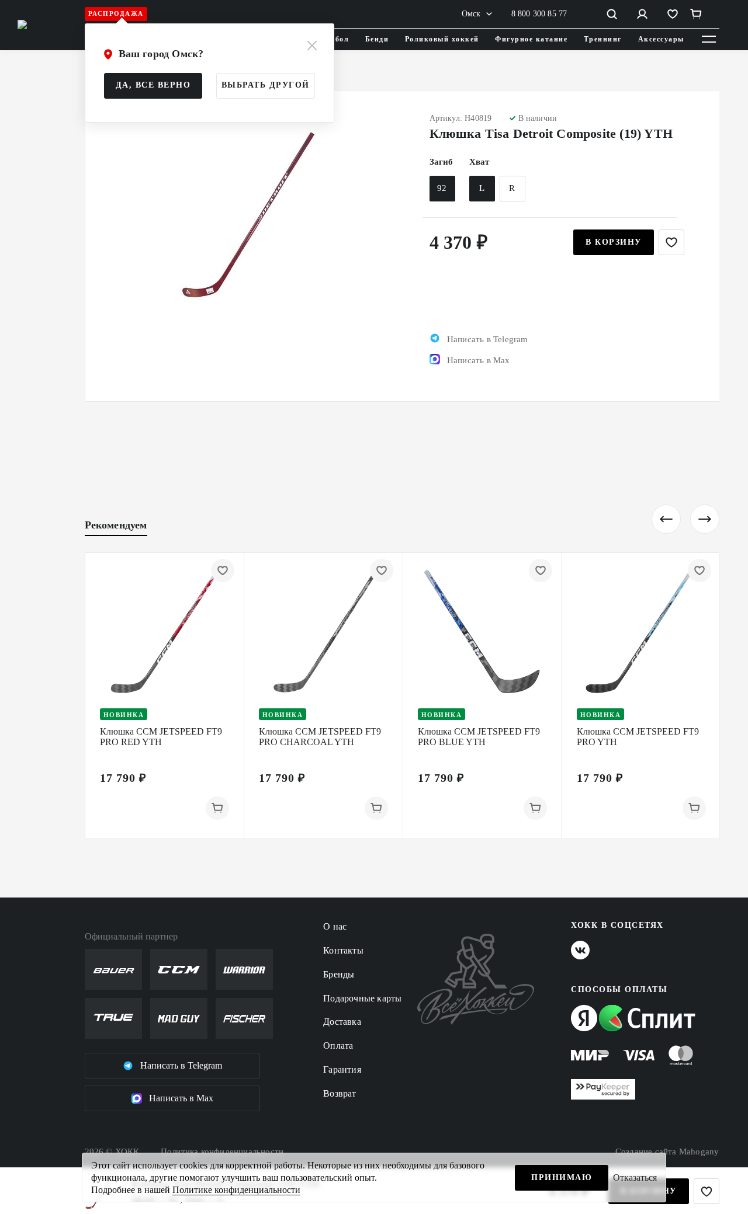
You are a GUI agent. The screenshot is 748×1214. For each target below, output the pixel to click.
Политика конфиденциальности (222, 1151)
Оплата (338, 1045)
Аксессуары (661, 39)
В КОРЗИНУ (614, 242)
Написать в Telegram (181, 1065)
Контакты (343, 950)
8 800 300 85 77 (539, 13)
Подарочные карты (362, 998)
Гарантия (342, 1069)
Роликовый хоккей (442, 39)
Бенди (377, 39)
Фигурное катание (531, 39)
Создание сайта (667, 1151)
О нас (335, 926)
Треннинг (603, 39)
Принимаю (561, 1177)
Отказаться (635, 1177)
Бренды (338, 974)
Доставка (342, 1022)
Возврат (339, 1093)
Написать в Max (181, 1098)
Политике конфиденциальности (236, 1190)
